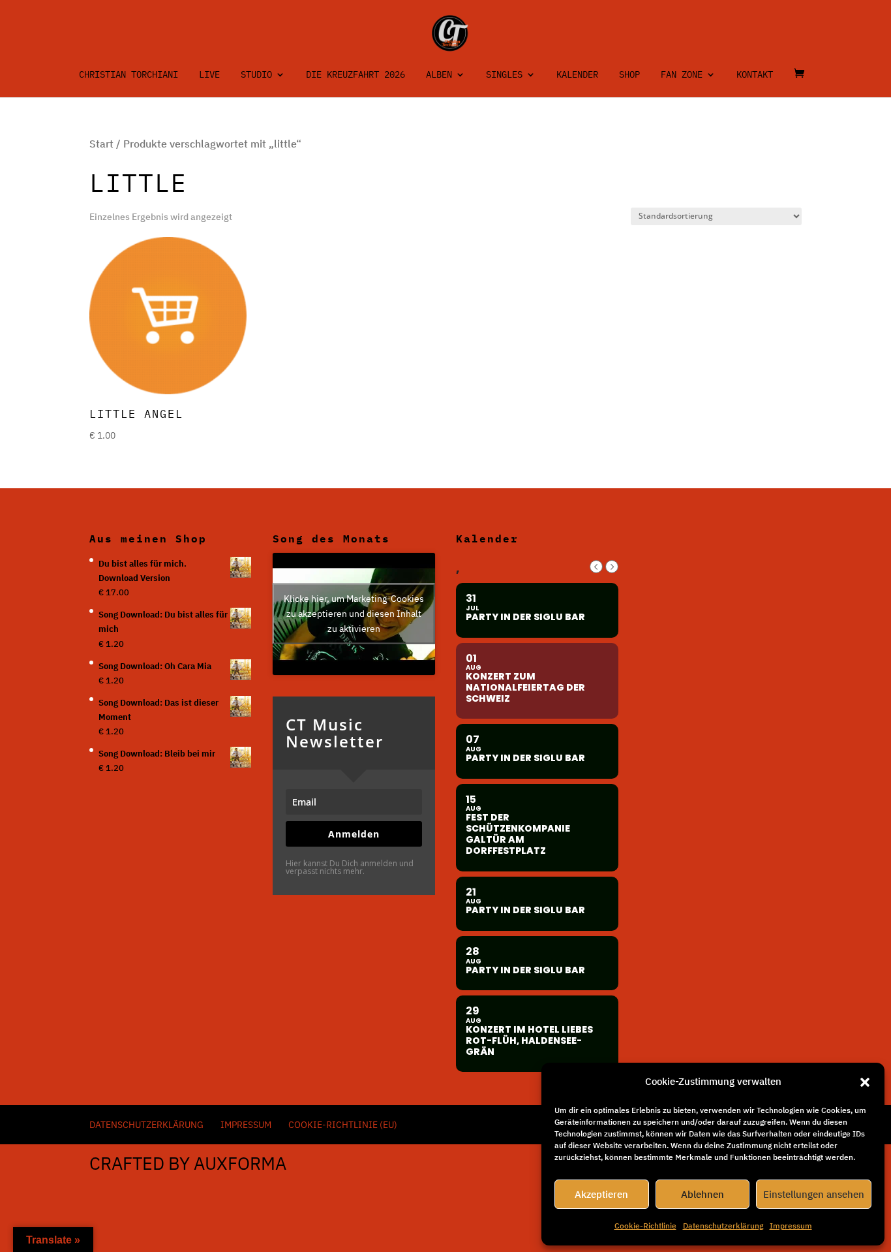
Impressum (791, 1225)
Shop (629, 75)
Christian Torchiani (128, 75)
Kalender (577, 75)
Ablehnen (702, 1194)
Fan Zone (681, 75)
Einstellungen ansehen (813, 1194)
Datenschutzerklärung (723, 1225)
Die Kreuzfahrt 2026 (355, 75)
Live (209, 75)
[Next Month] (611, 566)
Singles (504, 75)
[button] (864, 1082)
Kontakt (754, 75)
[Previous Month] (596, 566)
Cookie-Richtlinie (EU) (342, 1125)
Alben (439, 75)
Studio (256, 75)
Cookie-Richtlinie (645, 1225)
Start (101, 143)
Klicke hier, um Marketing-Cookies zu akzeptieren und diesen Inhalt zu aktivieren (354, 613)
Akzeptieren (601, 1194)
